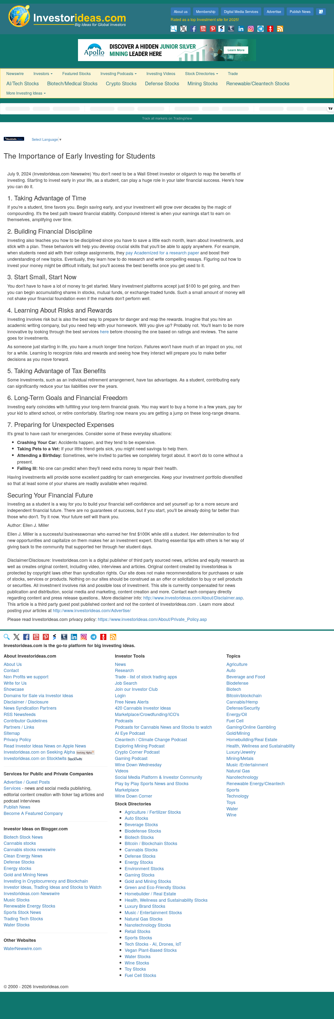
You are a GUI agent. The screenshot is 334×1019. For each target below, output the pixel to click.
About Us (13, 664)
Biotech (233, 689)
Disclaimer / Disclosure (26, 701)
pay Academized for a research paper (162, 252)
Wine (231, 814)
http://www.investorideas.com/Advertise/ (92, 610)
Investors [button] (41, 73)
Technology (237, 795)
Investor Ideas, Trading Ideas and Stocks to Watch (52, 887)
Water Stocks (17, 924)
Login (120, 695)
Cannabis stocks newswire (30, 849)
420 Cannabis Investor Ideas (143, 708)
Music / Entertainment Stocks (153, 912)
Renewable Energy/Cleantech (255, 783)
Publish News (300, 11)
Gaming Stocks (140, 874)
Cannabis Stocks (141, 849)
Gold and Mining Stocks (148, 881)
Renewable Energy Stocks (29, 905)
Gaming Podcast (131, 758)
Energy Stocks (139, 862)
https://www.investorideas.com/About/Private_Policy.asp (152, 619)
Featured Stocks (76, 73)
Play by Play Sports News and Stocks (152, 783)
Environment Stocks (144, 868)
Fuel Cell (235, 720)
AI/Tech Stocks (22, 83)
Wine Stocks (137, 962)
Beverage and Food (245, 676)
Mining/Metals (240, 758)
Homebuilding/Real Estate (251, 739)
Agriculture (236, 664)
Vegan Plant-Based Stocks (151, 950)
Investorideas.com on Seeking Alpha (39, 751)
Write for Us (15, 683)
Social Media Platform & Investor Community (158, 777)
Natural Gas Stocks (144, 918)
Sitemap (12, 733)
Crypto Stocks (121, 83)
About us (181, 11)
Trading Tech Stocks (23, 918)
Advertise (274, 11)
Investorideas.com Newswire (32, 893)
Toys (230, 802)
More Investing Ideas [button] (24, 93)
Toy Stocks (135, 968)
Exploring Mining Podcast (140, 745)
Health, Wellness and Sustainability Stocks (166, 900)
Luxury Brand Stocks (145, 906)
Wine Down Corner (133, 795)
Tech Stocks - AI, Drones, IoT (153, 944)
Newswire (15, 73)
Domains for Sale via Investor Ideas (38, 695)
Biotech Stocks (139, 837)
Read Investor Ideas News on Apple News (45, 745)
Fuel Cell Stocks (140, 975)
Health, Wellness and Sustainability (260, 745)
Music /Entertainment (247, 764)
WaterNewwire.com (23, 948)
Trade (233, 73)
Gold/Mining (238, 733)
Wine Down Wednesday (138, 764)
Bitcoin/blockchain (244, 695)
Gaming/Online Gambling (251, 727)
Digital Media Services (241, 11)
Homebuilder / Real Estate (150, 893)
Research (124, 670)
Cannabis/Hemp (242, 701)
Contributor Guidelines (25, 720)
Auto (230, 670)
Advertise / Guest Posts (27, 782)
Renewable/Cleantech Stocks (257, 83)
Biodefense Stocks (143, 830)
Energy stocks (17, 868)
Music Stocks (17, 899)
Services (12, 788)
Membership (205, 11)
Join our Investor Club (136, 689)
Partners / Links (19, 727)
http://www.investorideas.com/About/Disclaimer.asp (193, 597)
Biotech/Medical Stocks (72, 83)
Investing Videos (160, 73)
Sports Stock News (22, 912)
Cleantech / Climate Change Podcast (151, 739)
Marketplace (127, 789)
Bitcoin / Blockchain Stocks (151, 843)
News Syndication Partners (30, 708)
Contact (11, 670)
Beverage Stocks (141, 824)
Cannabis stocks (20, 843)
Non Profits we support (26, 676)
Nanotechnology (242, 777)
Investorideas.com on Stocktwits (35, 758)
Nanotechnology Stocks (148, 924)
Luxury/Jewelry (241, 751)
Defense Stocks (162, 83)
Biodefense (237, 683)
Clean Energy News (23, 855)
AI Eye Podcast (130, 733)
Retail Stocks (137, 931)
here (104, 331)
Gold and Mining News (26, 874)
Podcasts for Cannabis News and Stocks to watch (163, 727)
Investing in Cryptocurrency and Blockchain (46, 881)
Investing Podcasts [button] (117, 73)
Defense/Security (243, 708)
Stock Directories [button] (200, 73)
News (120, 664)
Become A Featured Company (33, 813)
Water (232, 808)
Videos (121, 770)
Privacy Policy (17, 739)
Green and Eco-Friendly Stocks (155, 887)
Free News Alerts (132, 701)
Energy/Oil (236, 714)
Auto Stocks (136, 818)
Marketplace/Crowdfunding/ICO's (147, 714)
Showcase (14, 689)
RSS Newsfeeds (20, 714)
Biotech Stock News (23, 837)
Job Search (126, 683)
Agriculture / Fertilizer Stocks (153, 812)
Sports (232, 789)
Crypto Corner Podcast (137, 751)
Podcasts (124, 720)
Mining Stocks (203, 83)
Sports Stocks (138, 937)
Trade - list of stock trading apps (146, 676)
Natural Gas (238, 770)
